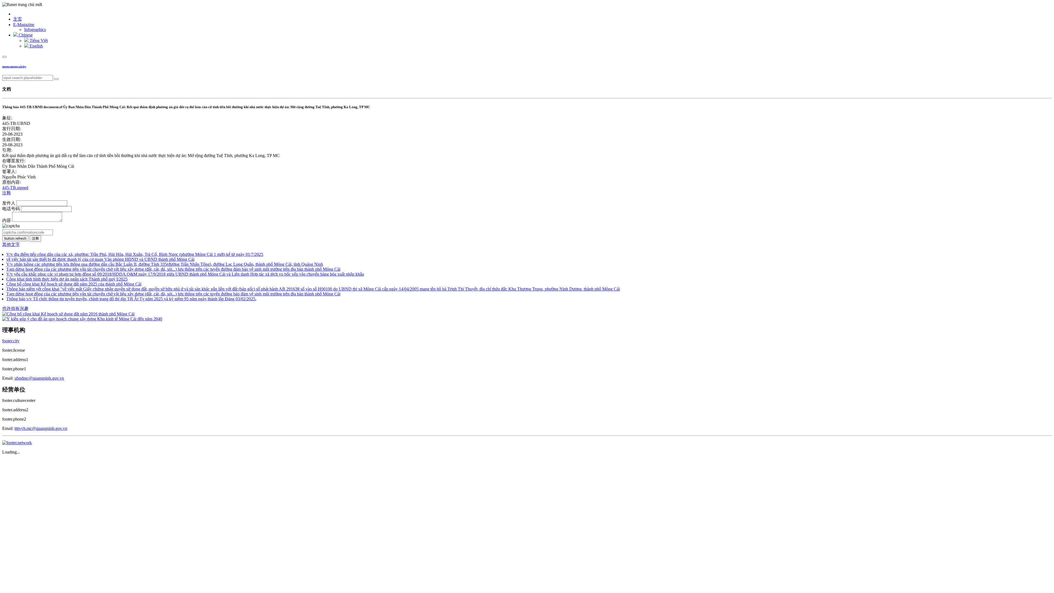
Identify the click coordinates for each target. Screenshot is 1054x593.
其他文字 (11, 244)
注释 (6, 193)
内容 (6, 220)
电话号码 (11, 208)
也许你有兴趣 (15, 308)
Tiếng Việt (38, 40)
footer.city (10, 341)
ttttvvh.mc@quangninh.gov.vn (41, 428)
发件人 (8, 203)
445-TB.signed (15, 187)
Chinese (25, 35)
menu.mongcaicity (14, 66)
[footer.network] (17, 442)
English (36, 46)
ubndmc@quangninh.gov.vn (39, 378)
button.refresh (15, 238)
